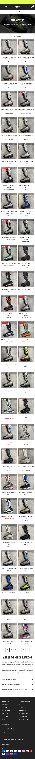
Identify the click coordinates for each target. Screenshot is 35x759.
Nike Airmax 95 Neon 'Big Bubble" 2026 (9, 58)
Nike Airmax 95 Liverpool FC (9, 289)
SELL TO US (5, 713)
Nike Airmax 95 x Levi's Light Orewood (26, 467)
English (19, 739)
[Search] (6, 7)
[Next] (27, 650)
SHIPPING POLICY (24, 710)
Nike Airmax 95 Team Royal (26, 492)
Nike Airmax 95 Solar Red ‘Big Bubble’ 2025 (9, 84)
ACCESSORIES (6, 710)
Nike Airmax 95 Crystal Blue (9, 442)
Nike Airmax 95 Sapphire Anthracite (9, 467)
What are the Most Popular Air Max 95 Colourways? (15, 689)
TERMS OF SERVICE (24, 719)
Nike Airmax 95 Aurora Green (9, 339)
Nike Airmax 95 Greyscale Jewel (26, 238)
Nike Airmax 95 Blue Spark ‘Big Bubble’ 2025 (26, 84)
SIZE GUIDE (5, 716)
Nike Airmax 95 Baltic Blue (9, 263)
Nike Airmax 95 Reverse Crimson (9, 314)
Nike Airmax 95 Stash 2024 (9, 592)
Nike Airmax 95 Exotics (26, 542)
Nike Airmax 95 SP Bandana (26, 364)
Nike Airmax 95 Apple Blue (9, 161)
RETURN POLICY (23, 713)
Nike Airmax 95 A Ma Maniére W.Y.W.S (9, 364)
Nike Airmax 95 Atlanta (26, 339)
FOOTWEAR (5, 704)
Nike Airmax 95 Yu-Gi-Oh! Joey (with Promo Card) (26, 212)
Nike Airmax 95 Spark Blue (9, 568)
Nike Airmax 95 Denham (26, 592)
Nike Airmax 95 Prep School (9, 416)
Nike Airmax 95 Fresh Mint (26, 390)
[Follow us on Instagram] (8, 729)
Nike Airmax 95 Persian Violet (9, 516)
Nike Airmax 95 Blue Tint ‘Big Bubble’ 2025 (26, 58)
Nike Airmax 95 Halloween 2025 (26, 416)
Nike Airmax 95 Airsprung (9, 492)
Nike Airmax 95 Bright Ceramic (9, 186)
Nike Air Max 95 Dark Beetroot (9, 391)
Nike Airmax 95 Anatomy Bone (9, 543)
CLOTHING (5, 707)
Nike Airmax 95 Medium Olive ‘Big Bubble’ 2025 (26, 110)
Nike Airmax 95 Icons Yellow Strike (26, 517)
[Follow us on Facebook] (4, 729)
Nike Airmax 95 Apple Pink (26, 161)
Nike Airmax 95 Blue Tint (9, 641)
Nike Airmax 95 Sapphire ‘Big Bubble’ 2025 (9, 212)
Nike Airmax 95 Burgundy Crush (26, 314)
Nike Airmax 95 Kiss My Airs (9, 617)
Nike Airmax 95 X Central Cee (26, 289)
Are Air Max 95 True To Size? (9, 679)
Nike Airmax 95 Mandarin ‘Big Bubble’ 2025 (9, 110)
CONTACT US (23, 707)
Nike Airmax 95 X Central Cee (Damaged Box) (26, 264)
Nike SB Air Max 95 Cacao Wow (26, 186)
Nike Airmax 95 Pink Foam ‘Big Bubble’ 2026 (9, 136)
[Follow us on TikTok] (4, 733)
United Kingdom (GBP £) (8, 739)
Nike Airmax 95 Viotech (26, 442)
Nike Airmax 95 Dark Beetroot (26, 617)
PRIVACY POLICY (23, 716)
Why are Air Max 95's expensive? (11, 684)
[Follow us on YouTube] (12, 729)
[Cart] (32, 7)
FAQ (20, 704)
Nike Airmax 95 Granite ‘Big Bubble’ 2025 (26, 136)
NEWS (3, 719)
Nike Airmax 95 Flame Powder (26, 641)
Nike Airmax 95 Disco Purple (9, 237)
